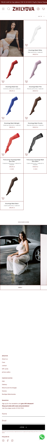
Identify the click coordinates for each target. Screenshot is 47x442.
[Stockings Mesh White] (35, 34)
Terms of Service (39, 431)
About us (5, 359)
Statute (4, 391)
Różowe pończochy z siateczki (35, 88)
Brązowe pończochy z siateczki (35, 125)
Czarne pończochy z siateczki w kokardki (35, 164)
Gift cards (5, 369)
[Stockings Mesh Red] (11, 70)
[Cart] (43, 9)
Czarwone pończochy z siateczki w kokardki (12, 164)
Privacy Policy (30, 431)
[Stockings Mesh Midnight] (11, 107)
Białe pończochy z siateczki (35, 52)
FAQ (3, 381)
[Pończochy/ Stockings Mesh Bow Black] (35, 143)
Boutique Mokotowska (9, 394)
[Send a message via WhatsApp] (42, 437)
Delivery (4, 384)
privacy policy (6, 372)
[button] (8, 9)
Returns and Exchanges (9, 388)
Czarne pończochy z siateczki (12, 205)
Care (3, 362)
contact (4, 365)
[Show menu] (3, 9)
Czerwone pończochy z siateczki (11, 88)
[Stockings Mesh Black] (11, 187)
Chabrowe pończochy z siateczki (12, 125)
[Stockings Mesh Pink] (35, 70)
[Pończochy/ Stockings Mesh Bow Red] (11, 143)
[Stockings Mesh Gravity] (35, 107)
